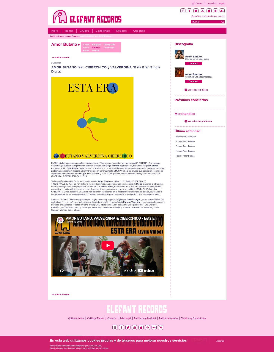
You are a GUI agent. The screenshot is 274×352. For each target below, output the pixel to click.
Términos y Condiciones (193, 318)
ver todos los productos (200, 121)
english (222, 3)
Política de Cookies (98, 348)
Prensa (95, 50)
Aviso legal (125, 318)
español (211, 3)
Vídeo (86, 47)
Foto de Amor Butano (185, 141)
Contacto (111, 318)
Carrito (199, 3)
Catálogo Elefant (95, 318)
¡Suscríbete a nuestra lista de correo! (208, 16)
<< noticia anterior (61, 57)
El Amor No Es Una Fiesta (197, 59)
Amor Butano (72, 36)
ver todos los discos (198, 90)
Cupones (139, 30)
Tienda (68, 30)
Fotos (86, 50)
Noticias (121, 30)
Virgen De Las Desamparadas (198, 77)
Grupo (86, 45)
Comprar (193, 63)
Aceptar (220, 341)
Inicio (54, 30)
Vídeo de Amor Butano (186, 136)
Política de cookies (168, 318)
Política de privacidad (145, 318)
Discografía (109, 45)
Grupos (84, 30)
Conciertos (103, 30)
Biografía (96, 45)
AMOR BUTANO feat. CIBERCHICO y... (97, 36)
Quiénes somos (76, 318)
